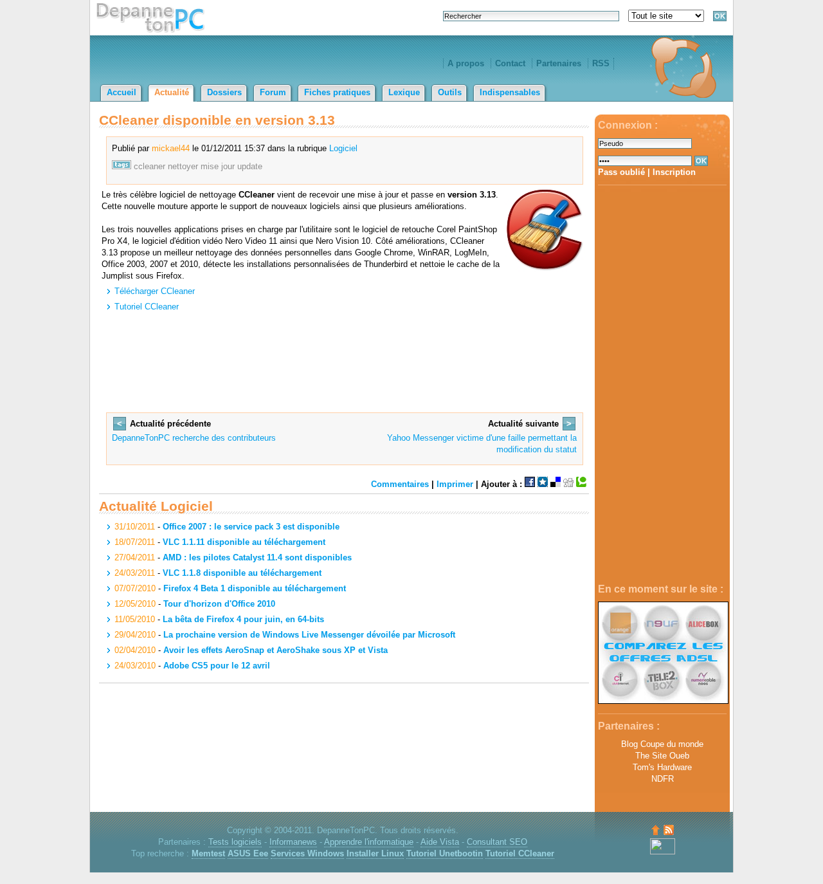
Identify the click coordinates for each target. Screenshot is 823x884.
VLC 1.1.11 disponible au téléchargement (244, 542)
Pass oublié (621, 172)
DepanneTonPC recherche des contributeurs (194, 438)
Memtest (208, 853)
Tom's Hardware (662, 767)
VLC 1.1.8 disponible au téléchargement (242, 573)
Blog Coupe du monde (662, 744)
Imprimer (455, 484)
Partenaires (558, 63)
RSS (601, 63)
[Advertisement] (662, 385)
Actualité (171, 92)
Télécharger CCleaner (154, 291)
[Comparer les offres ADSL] (663, 701)
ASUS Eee (248, 853)
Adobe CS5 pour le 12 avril (216, 665)
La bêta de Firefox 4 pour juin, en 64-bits (243, 619)
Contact (510, 63)
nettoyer (183, 166)
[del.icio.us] (555, 484)
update (249, 166)
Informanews (293, 842)
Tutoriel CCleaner (146, 306)
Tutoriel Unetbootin (444, 853)
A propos (466, 63)
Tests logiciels (235, 842)
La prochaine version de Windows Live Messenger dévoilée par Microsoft (309, 635)
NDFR (662, 779)
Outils (450, 92)
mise (210, 166)
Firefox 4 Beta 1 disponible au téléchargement (254, 588)
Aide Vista (440, 842)
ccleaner (149, 166)
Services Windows (307, 853)
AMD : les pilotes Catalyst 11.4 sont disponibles (257, 557)
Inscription (674, 172)
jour (228, 166)
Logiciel (343, 148)
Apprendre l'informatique (368, 842)
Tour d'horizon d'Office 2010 (219, 604)
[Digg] (568, 484)
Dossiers (224, 92)
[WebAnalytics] (662, 851)
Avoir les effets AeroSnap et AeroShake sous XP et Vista (275, 650)
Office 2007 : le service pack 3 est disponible (251, 526)
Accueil (121, 92)
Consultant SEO (497, 842)
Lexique (404, 92)
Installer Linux (375, 853)
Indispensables (510, 92)
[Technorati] (581, 484)
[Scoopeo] (543, 484)
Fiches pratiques (337, 92)
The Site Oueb (662, 755)
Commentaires (400, 484)
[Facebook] (530, 484)
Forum (273, 92)
